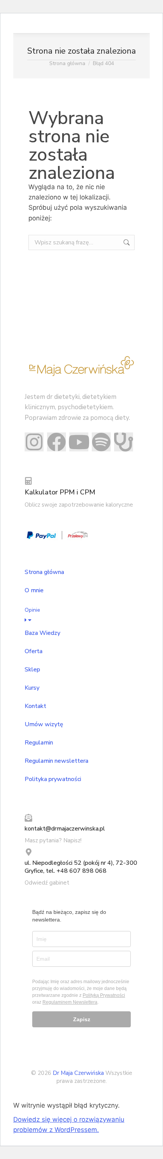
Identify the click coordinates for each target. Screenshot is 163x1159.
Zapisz (81, 1019)
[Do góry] (151, 1147)
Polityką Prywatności (104, 995)
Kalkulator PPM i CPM (60, 492)
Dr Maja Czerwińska (79, 1073)
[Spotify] (101, 441)
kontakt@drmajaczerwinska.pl (65, 828)
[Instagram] (34, 441)
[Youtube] (78, 441)
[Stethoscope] (123, 441)
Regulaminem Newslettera (69, 1002)
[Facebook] (56, 441)
